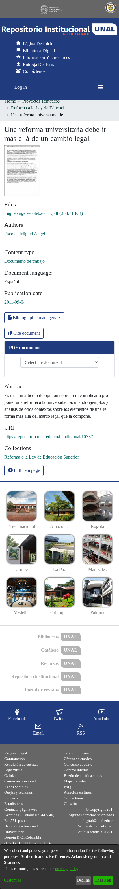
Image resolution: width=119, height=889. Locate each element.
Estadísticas (13, 803)
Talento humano (76, 753)
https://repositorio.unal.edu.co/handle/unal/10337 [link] (48, 436)
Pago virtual (13, 770)
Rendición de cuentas (21, 764)
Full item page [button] (26, 470)
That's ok (103, 880)
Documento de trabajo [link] (24, 261)
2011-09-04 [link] (14, 302)
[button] (59, 29)
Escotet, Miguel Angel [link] (24, 233)
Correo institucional (20, 781)
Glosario (70, 803)
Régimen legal (15, 753)
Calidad (10, 775)
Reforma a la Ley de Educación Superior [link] (40, 107)
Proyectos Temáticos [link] (41, 101)
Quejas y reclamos (18, 792)
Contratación (14, 758)
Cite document (26, 333)
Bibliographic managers (34, 317)
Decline (83, 880)
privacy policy (66, 869)
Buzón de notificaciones (83, 775)
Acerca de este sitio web (96, 826)
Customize (12, 880)
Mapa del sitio (75, 781)
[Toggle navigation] (100, 87)
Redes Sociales (16, 787)
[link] (43, 213)
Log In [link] (20, 87)
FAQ (67, 787)
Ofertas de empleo (78, 758)
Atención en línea (78, 792)
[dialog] (59, 867)
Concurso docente (78, 764)
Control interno (76, 770)
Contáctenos (73, 798)
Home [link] (10, 101)
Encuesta (11, 798)
